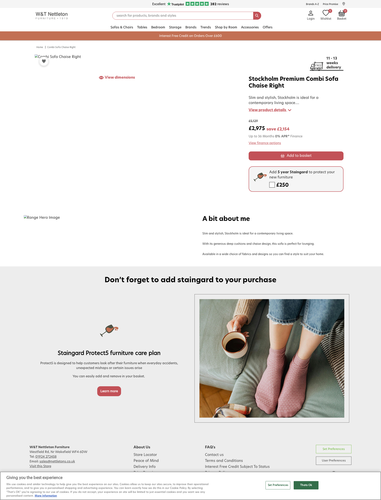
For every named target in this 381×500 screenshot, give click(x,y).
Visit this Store (40, 466)
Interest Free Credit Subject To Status (237, 467)
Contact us (214, 455)
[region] (190, 486)
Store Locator (145, 455)
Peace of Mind (146, 461)
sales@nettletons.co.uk (57, 461)
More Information (46, 496)
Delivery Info (145, 467)
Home (39, 47)
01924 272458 (46, 456)
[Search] (257, 16)
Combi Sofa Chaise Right (61, 47)
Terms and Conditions (224, 461)
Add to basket (299, 156)
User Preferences (334, 460)
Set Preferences (334, 449)
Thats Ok (306, 485)
